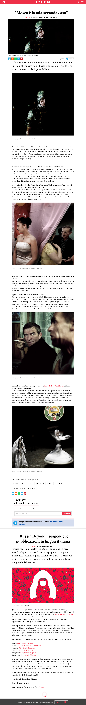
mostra (30, 483)
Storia (34, 546)
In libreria (31, 488)
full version (41, 687)
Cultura (27, 17)
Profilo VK (37, 646)
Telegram (71, 59)
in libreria (40, 483)
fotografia (59, 483)
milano (49, 483)
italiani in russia (19, 488)
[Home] (4, 2)
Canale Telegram (27, 643)
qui (40, 702)
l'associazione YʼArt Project (54, 386)
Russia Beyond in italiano (64, 614)
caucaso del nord (19, 483)
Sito (18, 643)
